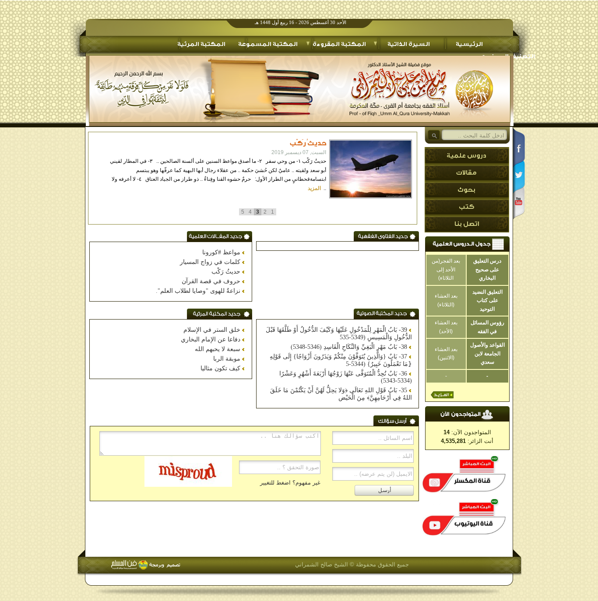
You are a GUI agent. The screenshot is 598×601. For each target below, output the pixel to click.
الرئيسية (469, 44)
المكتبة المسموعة (267, 44)
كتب (466, 207)
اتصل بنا (466, 224)
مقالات (466, 172)
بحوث (466, 189)
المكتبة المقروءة (339, 44)
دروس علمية (466, 155)
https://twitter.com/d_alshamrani (519, 173)
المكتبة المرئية (201, 44)
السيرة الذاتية (408, 44)
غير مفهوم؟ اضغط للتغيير (290, 482)
